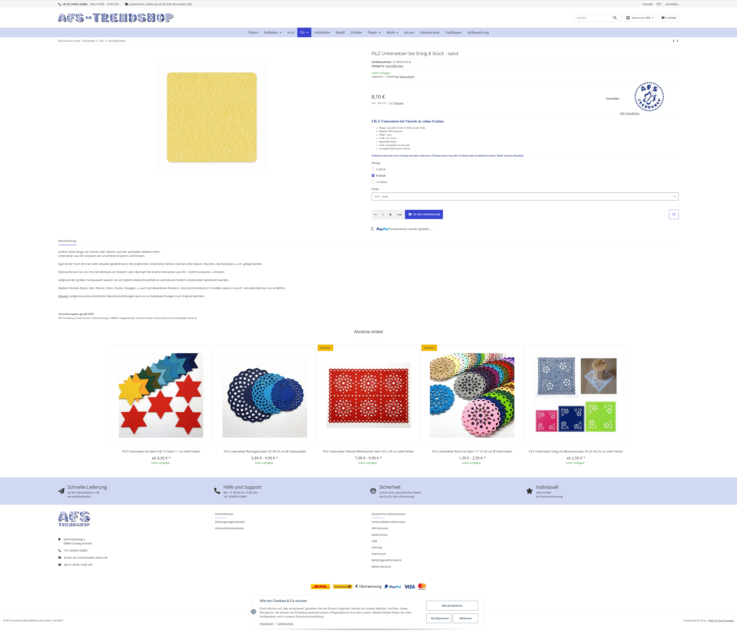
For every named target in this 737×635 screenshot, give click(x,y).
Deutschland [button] (407, 76)
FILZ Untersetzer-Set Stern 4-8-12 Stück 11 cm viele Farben (161, 451)
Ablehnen (465, 618)
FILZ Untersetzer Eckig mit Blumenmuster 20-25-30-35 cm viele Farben (576, 451)
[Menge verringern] (376, 214)
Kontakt (648, 4)
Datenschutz (285, 623)
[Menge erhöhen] (390, 214)
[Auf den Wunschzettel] (674, 214)
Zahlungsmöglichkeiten (230, 522)
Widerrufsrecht (381, 566)
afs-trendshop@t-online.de (90, 557)
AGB (374, 541)
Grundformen (394, 66)
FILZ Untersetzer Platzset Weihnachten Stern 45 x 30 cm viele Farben (368, 451)
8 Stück (381, 175)
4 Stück (380, 169)
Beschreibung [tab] (67, 241)
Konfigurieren (440, 618)
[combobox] (525, 197)
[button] (659, 4)
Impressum (266, 623)
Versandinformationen (229, 528)
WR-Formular (380, 528)
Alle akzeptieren (452, 605)
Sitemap (377, 547)
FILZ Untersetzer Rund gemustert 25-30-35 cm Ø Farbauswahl (265, 451)
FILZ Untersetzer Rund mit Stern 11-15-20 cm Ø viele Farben (472, 451)
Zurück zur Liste (70, 41)
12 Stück (381, 182)
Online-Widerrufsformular (388, 522)
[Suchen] (615, 18)
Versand (398, 103)
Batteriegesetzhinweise (387, 560)
